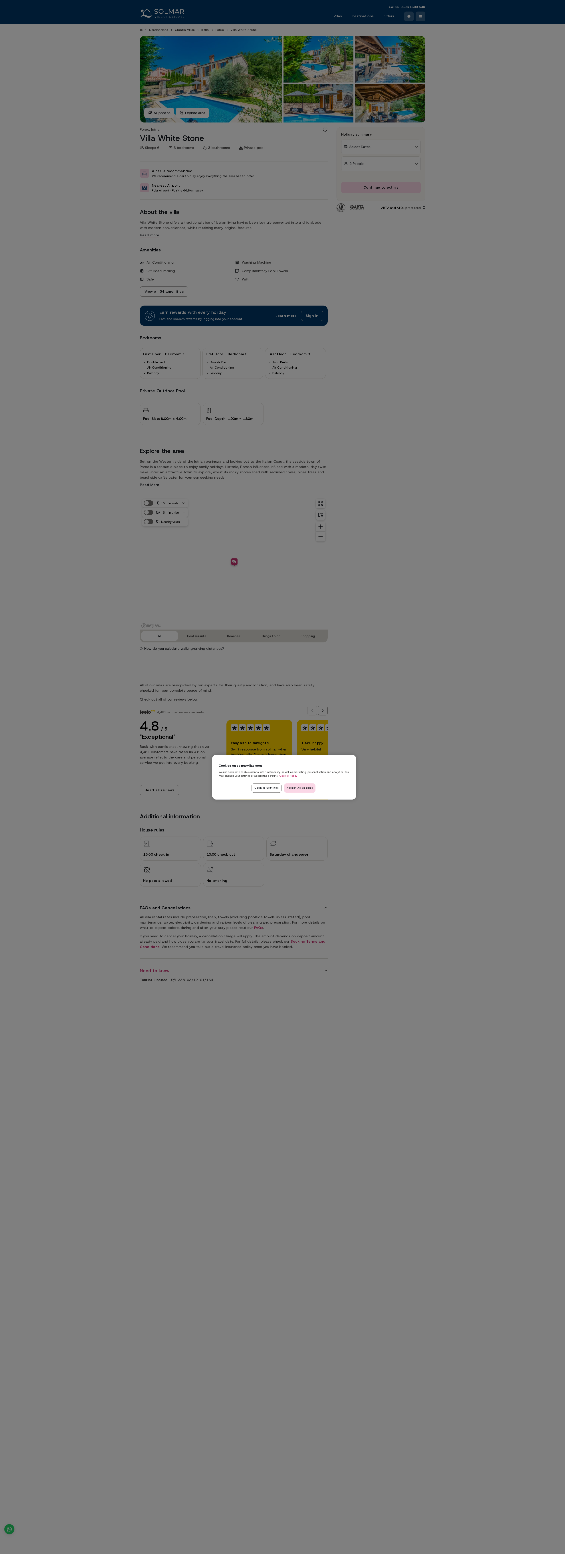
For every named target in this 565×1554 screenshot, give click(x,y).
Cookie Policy (288, 775)
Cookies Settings (266, 787)
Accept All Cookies (300, 787)
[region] (284, 777)
